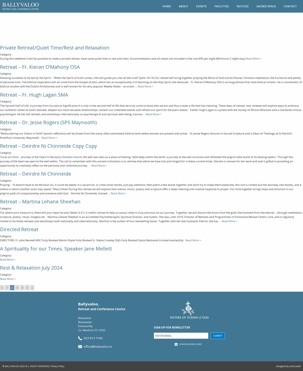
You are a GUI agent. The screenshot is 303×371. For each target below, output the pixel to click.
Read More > (253, 58)
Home (166, 6)
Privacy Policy (57, 366)
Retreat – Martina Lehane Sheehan (40, 201)
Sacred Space (266, 6)
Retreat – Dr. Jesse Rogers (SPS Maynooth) (48, 122)
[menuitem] (166, 6)
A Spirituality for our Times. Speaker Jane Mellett (56, 248)
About (183, 6)
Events (201, 6)
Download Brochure (190, 344)
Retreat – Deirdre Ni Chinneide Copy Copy (48, 146)
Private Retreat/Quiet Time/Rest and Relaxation (54, 47)
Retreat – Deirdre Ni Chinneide (35, 173)
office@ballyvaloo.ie (98, 346)
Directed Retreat (19, 229)
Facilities (221, 6)
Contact (290, 6)
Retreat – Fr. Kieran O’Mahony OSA (40, 67)
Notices (243, 6)
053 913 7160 (93, 338)
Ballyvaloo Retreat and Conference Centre (20, 6)
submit (217, 335)
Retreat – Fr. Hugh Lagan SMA (34, 94)
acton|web (295, 366)
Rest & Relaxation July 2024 (31, 267)
